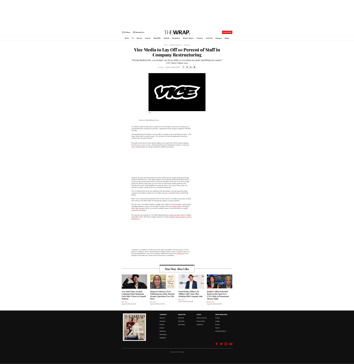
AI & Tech (209, 38)
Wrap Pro (182, 314)
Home (166, 45)
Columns (200, 38)
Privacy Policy (201, 321)
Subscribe (227, 32)
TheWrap (163, 314)
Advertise (162, 321)
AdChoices (200, 324)
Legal (199, 314)
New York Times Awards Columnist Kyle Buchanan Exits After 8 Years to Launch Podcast (134, 295)
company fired (176, 206)
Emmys (217, 324)
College (217, 321)
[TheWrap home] (177, 32)
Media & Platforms (175, 45)
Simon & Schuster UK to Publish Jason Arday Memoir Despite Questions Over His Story (162, 295)
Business (219, 38)
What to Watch (188, 38)
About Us (162, 318)
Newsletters (140, 32)
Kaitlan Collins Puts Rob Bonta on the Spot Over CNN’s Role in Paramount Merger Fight (218, 295)
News (127, 38)
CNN (133, 147)
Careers (162, 328)
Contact (162, 324)
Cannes (217, 318)
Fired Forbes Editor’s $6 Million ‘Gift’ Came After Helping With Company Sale (190, 293)
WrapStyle (176, 38)
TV (133, 38)
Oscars (217, 328)
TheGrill (166, 38)
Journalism (187, 45)
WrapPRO (156, 38)
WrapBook (163, 338)
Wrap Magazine (221, 314)
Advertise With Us (220, 331)
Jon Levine (160, 67)
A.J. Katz (125, 302)
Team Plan (181, 321)
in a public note (179, 253)
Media (227, 38)
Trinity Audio (148, 120)
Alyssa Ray (211, 302)
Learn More (181, 324)
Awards (147, 38)
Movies (139, 38)
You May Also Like (177, 269)
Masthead (163, 331)
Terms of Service (202, 318)
